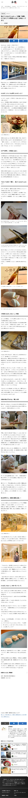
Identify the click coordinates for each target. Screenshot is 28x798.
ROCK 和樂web (8, 6)
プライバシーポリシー (6, 792)
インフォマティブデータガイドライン (20, 793)
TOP (2, 6)
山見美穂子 (10, 726)
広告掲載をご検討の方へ (6, 790)
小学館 (15, 795)
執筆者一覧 (16, 790)
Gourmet (14, 6)
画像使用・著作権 (5, 795)
